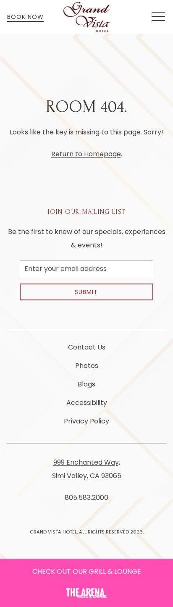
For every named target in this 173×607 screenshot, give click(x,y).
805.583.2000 (86, 497)
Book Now (25, 17)
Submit (86, 292)
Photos (86, 366)
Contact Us (86, 347)
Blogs (86, 384)
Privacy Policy (86, 421)
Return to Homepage (86, 154)
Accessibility (86, 402)
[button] (158, 17)
